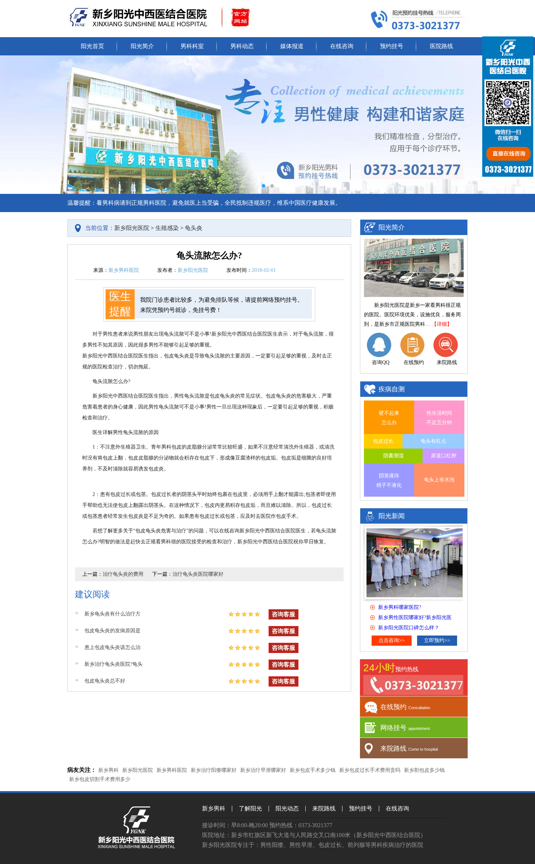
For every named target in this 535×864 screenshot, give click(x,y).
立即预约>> (437, 640)
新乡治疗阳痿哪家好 (214, 770)
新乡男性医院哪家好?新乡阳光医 (415, 617)
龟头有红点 (433, 441)
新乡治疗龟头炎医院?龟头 (113, 664)
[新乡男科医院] (137, 847)
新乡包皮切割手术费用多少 (99, 779)
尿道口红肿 (443, 455)
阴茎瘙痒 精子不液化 (389, 480)
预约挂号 (391, 46)
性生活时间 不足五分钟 (439, 417)
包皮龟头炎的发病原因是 (112, 630)
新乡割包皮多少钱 (424, 770)
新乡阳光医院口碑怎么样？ (408, 627)
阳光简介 (142, 46)
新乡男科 (108, 770)
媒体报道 (292, 46)
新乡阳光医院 (131, 228)
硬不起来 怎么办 (389, 417)
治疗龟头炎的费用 (123, 574)
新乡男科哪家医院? (399, 607)
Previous (12, 124)
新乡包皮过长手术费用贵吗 (369, 770)
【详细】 (442, 324)
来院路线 (324, 808)
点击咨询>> (392, 640)
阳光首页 (92, 46)
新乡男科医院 (171, 770)
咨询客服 (283, 614)
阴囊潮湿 (393, 455)
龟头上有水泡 (439, 479)
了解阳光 (250, 808)
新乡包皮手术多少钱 (313, 770)
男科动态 (242, 46)
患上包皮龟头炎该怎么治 (112, 647)
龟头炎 (193, 228)
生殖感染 (167, 228)
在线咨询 (341, 46)
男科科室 (192, 46)
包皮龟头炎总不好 (104, 681)
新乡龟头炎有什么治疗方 (112, 614)
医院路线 (441, 46)
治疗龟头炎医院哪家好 (198, 574)
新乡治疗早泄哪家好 (263, 770)
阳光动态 (287, 808)
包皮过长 (383, 441)
